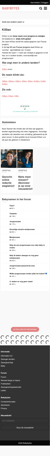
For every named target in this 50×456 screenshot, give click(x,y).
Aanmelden (35, 2)
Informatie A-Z (6, 355)
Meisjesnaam (15, 237)
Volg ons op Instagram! (26, 329)
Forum (3, 377)
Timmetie (13, 213)
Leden (3, 390)
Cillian (4, 96)
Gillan (24, 81)
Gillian (4, 81)
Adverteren (5, 405)
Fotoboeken (6, 383)
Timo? (12, 205)
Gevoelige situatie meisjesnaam (22, 229)
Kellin (43, 81)
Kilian (4, 69)
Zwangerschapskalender (11, 387)
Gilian (30, 81)
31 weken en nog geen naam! (21, 281)
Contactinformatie (8, 401)
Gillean (11, 81)
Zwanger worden (8, 359)
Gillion (18, 81)
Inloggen (44, 2)
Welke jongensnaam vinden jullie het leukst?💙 (28, 273)
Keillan (37, 81)
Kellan (5, 84)
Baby (3, 365)
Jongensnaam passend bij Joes (22, 265)
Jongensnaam (15, 221)
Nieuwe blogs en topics (10, 380)
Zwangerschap (7, 362)
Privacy (4, 408)
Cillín (16, 96)
